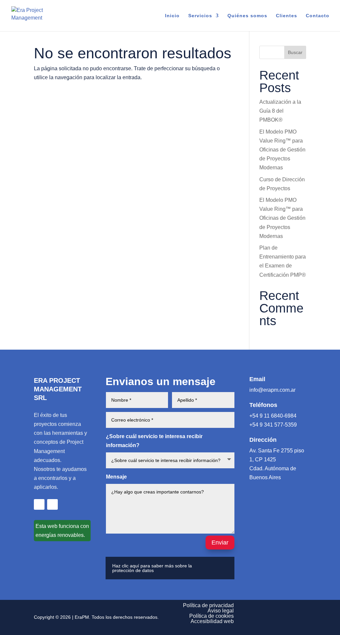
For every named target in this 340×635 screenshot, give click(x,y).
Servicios (200, 15)
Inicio (172, 15)
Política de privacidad (208, 605)
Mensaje (116, 477)
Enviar (220, 542)
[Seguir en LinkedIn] (39, 504)
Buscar (295, 52)
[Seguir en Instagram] (52, 504)
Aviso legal (221, 610)
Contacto (317, 15)
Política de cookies (211, 616)
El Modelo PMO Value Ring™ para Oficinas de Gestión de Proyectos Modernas (282, 150)
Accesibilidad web (212, 621)
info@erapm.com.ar (272, 390)
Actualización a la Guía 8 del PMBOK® (280, 111)
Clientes (286, 15)
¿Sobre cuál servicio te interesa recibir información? (154, 440)
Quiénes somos (247, 15)
